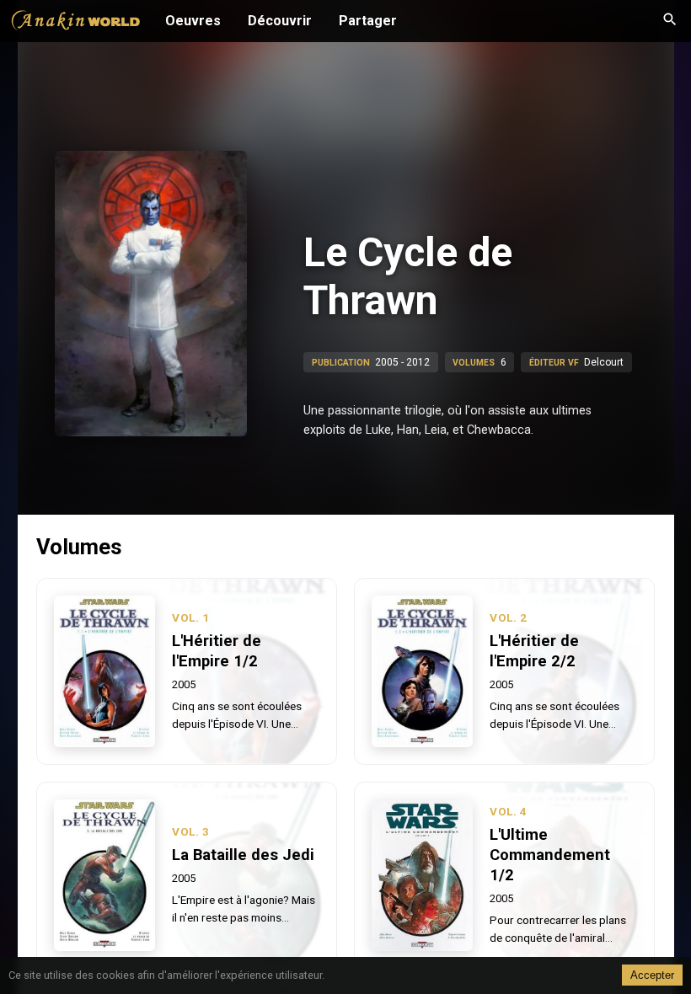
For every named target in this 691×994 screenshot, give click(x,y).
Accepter (652, 975)
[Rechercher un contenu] (670, 21)
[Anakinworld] (76, 22)
